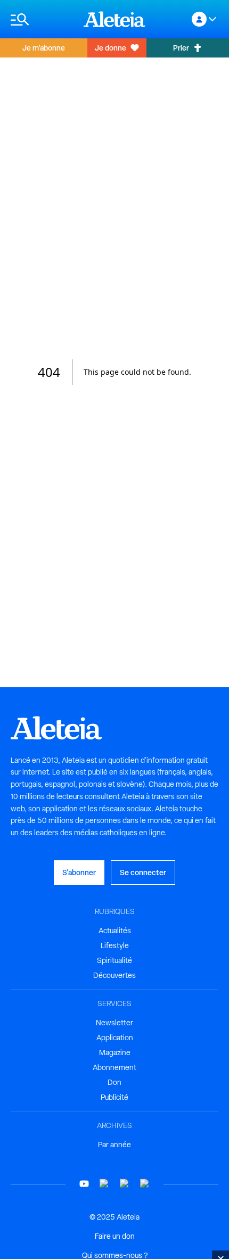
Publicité (114, 1097)
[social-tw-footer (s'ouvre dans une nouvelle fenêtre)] (124, 1183)
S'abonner (79, 872)
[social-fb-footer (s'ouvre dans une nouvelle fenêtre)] (104, 1183)
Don (114, 1082)
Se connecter (143, 872)
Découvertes (114, 975)
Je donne (110, 48)
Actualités (115, 930)
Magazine (114, 1052)
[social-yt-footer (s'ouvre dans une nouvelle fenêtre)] (84, 1183)
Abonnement (114, 1067)
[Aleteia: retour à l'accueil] (114, 19)
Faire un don (115, 1236)
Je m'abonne (43, 48)
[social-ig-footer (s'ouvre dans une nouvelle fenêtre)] (145, 1183)
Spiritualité (114, 960)
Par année (114, 1144)
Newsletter (114, 1022)
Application (114, 1037)
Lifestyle (115, 945)
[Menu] (42, 19)
